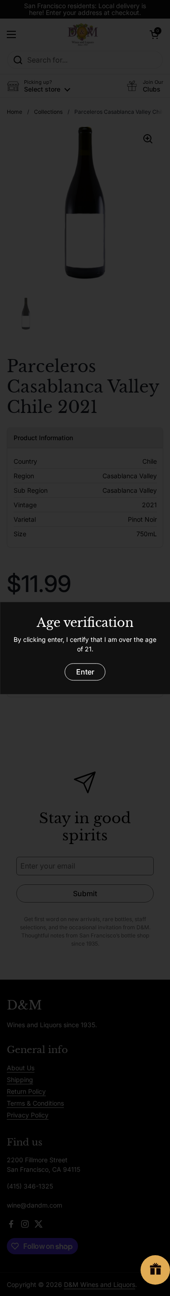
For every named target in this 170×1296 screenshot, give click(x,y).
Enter (85, 671)
